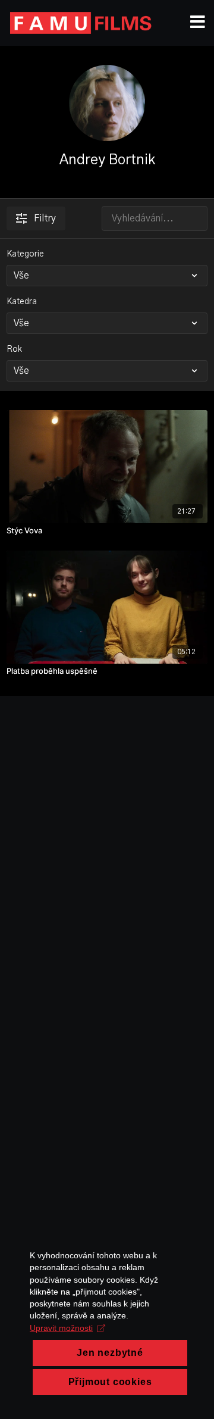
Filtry (45, 218)
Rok (14, 349)
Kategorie (25, 254)
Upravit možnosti (61, 1328)
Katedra (22, 302)
